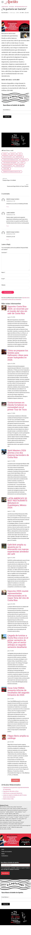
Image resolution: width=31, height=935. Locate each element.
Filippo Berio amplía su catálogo (18, 737)
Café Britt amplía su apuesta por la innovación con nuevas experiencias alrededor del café (18, 549)
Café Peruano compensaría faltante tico (12, 793)
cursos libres (6, 168)
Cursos (21, 162)
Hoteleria (11, 6)
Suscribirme (5, 873)
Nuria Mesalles (5, 12)
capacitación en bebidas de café (10, 159)
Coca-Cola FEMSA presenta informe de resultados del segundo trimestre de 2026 (18, 691)
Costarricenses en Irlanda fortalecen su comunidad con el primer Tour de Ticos (17, 406)
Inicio (2, 849)
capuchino (24, 159)
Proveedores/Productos (21, 6)
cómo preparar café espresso (9, 162)
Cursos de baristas (7, 165)
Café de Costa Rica (7, 156)
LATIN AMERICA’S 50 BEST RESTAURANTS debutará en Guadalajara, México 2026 (17, 503)
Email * (3, 278)
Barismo (5, 153)
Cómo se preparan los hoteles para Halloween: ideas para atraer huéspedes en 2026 (18, 355)
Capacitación (5, 6)
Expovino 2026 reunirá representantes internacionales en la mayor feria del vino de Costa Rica (18, 596)
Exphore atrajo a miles (8, 798)
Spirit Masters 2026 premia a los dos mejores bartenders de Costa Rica (18, 454)
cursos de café (19, 165)
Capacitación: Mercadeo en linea (10, 791)
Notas (3, 853)
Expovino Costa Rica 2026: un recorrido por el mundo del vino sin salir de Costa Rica (18, 310)
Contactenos (4, 856)
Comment (4, 252)
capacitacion (19, 156)
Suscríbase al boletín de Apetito (10, 862)
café (20, 153)
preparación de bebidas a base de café (11, 171)
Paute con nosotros (6, 851)
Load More (15, 780)
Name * (3, 272)
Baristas (13, 153)
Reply (7, 206)
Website (3, 285)
